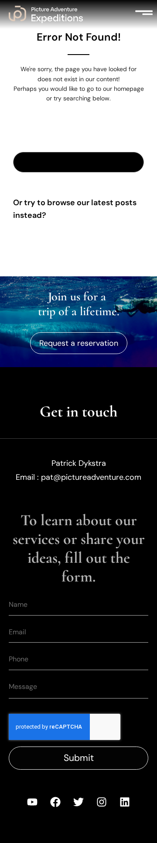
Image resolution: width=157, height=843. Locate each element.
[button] (144, 14)
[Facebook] (55, 801)
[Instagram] (101, 801)
